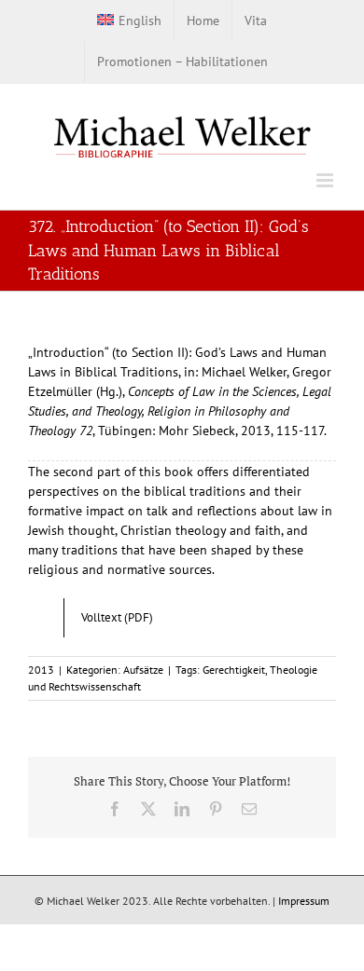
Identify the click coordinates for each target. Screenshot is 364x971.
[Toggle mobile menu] (326, 180)
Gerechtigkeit (234, 670)
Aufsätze (143, 670)
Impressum (303, 901)
